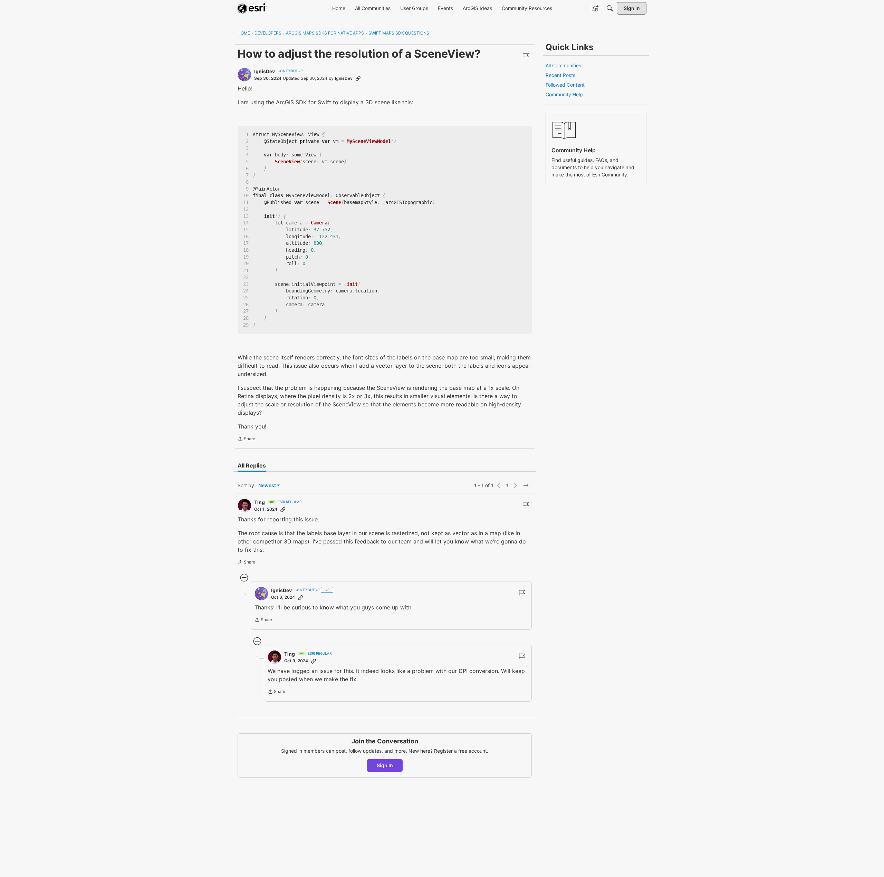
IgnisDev (264, 71)
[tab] (251, 465)
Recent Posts (560, 75)
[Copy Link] (358, 78)
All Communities (563, 65)
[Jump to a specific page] (526, 485)
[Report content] (525, 56)
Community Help (564, 94)
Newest (267, 485)
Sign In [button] (385, 765)
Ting (259, 502)
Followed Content (565, 85)
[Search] (610, 8)
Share (246, 439)
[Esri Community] (252, 8)
